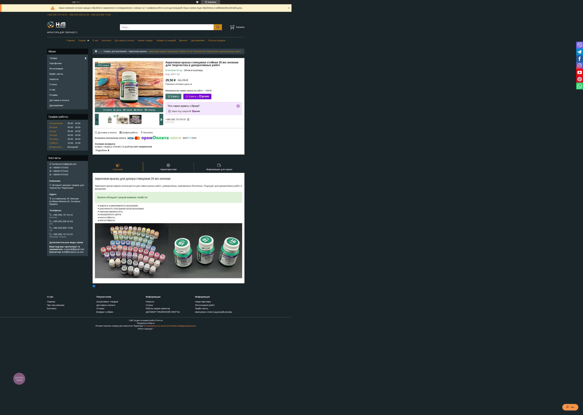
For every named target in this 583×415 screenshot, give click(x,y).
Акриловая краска (138, 51)
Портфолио (55, 63)
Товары (82, 40)
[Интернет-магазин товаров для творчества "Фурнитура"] (81, 24)
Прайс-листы (56, 74)
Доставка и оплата (124, 40)
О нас (95, 40)
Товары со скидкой (166, 40)
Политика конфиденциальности (182, 326)
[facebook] (94, 286)
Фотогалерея (56, 68)
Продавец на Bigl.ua (146, 323)
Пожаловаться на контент (156, 326)
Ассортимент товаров (107, 301)
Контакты (106, 40)
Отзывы (53, 95)
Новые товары (145, 40)
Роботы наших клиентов (158, 308)
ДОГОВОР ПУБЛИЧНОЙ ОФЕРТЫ (163, 312)
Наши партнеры (203, 301)
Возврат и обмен (104, 312)
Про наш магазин (55, 305)
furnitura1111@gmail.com (64, 164)
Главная (70, 40)
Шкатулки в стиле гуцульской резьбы (213, 312)
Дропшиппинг (198, 40)
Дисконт (183, 40)
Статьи (53, 84)
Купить (175, 96)
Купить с (193, 96)
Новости (53, 79)
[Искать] (218, 27)
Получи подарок (216, 40)
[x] (97, 286)
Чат (572, 407)
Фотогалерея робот (205, 305)
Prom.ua (159, 320)
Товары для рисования (115, 51)
